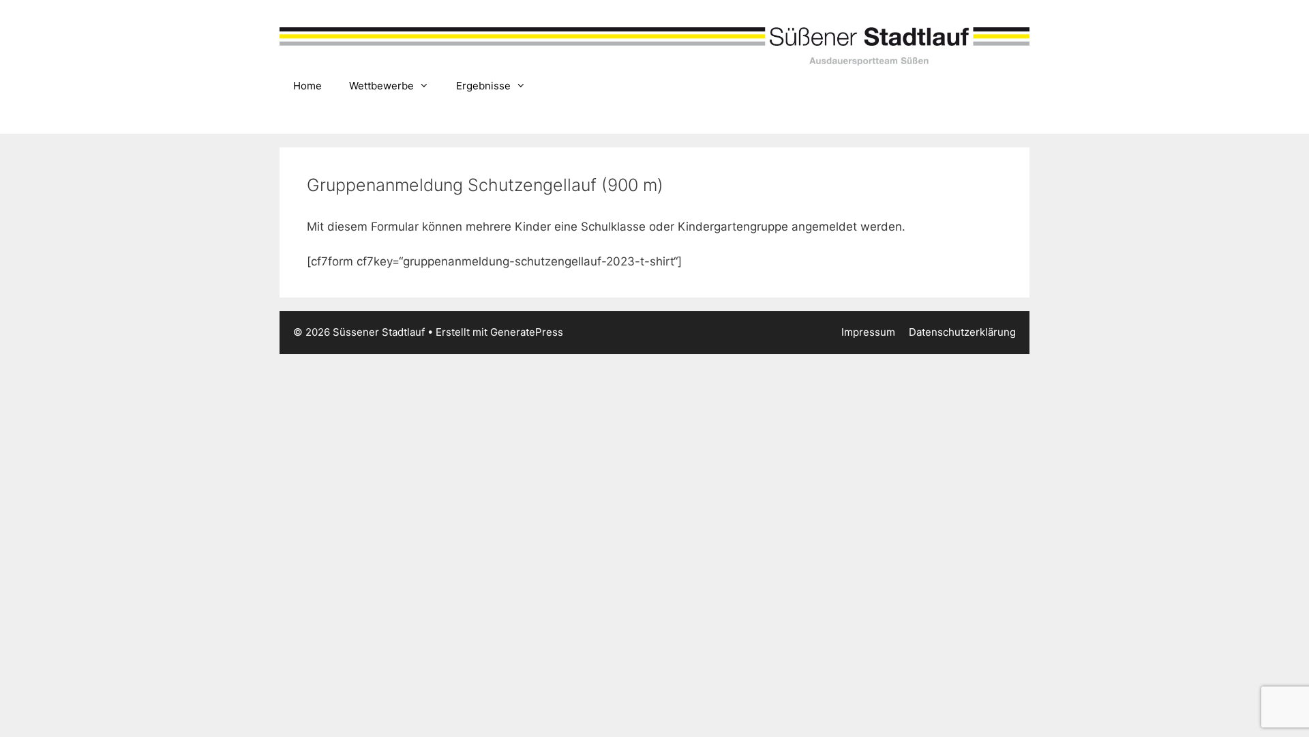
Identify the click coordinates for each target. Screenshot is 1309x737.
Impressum (868, 332)
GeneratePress (526, 332)
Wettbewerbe (381, 85)
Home (307, 85)
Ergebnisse (483, 85)
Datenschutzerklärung (962, 332)
